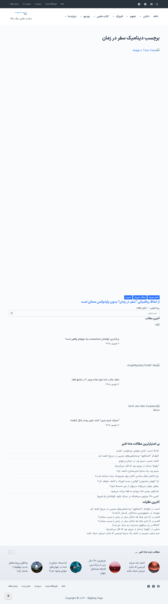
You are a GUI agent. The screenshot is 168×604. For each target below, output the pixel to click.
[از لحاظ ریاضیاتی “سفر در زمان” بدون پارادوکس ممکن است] (84, 171)
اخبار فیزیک (153, 297)
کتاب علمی (103, 16)
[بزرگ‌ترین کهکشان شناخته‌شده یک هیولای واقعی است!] (141, 341)
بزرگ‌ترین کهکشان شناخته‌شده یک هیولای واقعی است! (92, 339)
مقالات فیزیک (140, 297)
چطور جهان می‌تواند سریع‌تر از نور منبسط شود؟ (134, 486)
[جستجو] (157, 4)
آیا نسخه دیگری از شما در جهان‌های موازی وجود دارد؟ (58, 567)
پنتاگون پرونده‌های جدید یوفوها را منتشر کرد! (18, 567)
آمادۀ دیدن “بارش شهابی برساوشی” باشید (137, 451)
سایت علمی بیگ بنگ (21, 19)
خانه (62, 4)
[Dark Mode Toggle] (8, 595)
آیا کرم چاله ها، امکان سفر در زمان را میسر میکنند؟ (124, 517)
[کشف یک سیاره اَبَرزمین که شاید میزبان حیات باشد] (154, 567)
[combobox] (87, 313)
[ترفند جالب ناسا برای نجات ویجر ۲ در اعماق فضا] (141, 382)
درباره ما (38, 4)
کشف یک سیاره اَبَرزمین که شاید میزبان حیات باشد (112, 533)
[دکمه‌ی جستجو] (12, 313)
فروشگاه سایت (51, 4)
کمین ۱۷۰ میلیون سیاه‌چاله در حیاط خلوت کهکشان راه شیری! (128, 496)
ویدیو (87, 16)
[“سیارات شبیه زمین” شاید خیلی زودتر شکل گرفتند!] (141, 422)
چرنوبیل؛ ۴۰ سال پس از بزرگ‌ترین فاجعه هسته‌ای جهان (97, 567)
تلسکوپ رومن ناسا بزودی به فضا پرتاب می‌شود (135, 491)
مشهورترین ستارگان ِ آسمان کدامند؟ (130, 513)
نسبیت (128, 297)
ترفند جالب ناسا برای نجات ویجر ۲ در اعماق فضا (95, 379)
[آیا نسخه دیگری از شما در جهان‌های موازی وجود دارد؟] (76, 567)
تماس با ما (27, 4)
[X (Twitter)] (145, 4)
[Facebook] (151, 4)
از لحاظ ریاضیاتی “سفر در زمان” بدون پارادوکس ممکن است (120, 301)
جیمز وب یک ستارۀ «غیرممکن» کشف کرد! (138, 471)
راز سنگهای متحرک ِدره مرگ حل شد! (131, 525)
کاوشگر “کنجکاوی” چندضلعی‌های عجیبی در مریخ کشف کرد (128, 456)
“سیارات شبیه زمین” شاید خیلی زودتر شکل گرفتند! (94, 420)
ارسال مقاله (14, 4)
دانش (146, 16)
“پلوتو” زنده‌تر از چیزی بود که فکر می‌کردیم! (137, 466)
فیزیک (119, 16)
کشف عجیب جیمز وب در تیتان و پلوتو (139, 461)
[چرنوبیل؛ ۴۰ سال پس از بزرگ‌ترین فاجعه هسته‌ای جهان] (115, 567)
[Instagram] (139, 4)
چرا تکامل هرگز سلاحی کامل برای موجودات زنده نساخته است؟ (127, 476)
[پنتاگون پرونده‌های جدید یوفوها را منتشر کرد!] (36, 567)
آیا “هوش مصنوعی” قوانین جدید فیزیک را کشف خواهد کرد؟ (128, 481)
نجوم (133, 16)
